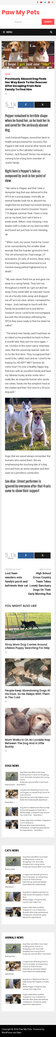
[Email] (52, 2)
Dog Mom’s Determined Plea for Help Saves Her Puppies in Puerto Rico (35, 808)
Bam (19, 1032)
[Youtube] (41, 2)
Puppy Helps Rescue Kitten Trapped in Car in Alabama (34, 908)
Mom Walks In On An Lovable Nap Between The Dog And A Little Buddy (27, 743)
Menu (9, 32)
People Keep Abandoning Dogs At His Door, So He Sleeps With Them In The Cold (27, 694)
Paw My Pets (21, 12)
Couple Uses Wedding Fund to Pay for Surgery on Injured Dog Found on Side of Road (35, 792)
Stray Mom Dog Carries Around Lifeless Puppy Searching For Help (27, 646)
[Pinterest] (49, 2)
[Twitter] (45, 2)
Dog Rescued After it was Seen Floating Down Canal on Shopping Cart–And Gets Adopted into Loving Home (34, 776)
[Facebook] (37, 2)
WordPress (7, 1032)
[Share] (26, 105)
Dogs (7, 74)
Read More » (21, 785)
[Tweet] (42, 105)
